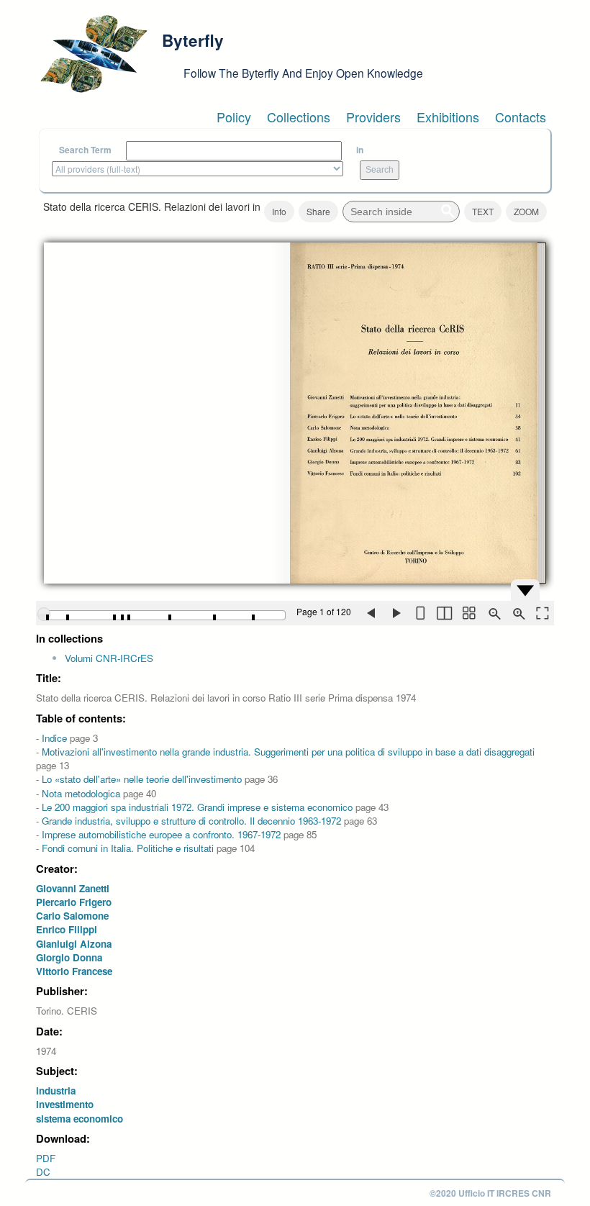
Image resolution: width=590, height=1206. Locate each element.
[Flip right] (395, 613)
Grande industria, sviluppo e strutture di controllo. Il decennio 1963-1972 (191, 821)
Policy (234, 116)
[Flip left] (370, 613)
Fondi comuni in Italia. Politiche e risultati (128, 848)
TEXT (483, 211)
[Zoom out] (493, 613)
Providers (373, 116)
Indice (54, 738)
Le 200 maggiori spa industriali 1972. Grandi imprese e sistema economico (197, 807)
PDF (45, 1158)
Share (318, 211)
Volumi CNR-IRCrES (109, 658)
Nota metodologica (81, 793)
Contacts (520, 116)
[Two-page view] (444, 613)
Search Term (85, 150)
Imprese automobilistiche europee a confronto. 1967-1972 (161, 834)
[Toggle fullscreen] (542, 613)
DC (43, 1172)
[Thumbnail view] (468, 613)
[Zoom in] (517, 613)
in (359, 150)
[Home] (94, 54)
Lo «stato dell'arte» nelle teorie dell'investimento (142, 779)
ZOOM (526, 211)
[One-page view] (419, 613)
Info (279, 211)
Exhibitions (448, 116)
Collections (298, 116)
